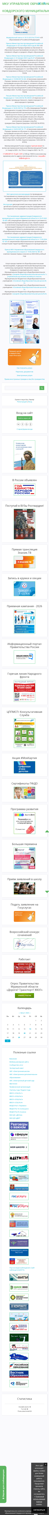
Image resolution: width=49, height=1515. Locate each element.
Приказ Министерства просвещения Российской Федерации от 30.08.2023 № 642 (23, 78)
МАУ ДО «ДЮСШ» (16, 1115)
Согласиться (39, 1510)
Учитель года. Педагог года (20, 1090)
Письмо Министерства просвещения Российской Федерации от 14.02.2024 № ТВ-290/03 (23, 97)
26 (19, 1037)
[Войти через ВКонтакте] (18, 424)
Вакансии (13, 1059)
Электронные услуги (24, 375)
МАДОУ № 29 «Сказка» (18, 1112)
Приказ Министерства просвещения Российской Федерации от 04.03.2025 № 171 (23, 128)
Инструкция (7, 204)
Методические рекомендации (18, 194)
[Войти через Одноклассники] (30, 424)
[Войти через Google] (26, 424)
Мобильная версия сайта (19, 1062)
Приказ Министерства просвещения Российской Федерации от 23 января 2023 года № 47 (23, 57)
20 (24, 1033)
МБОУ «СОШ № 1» (16, 1093)
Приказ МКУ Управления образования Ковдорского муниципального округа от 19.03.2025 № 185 (24, 250)
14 (30, 1029)
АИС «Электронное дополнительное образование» (23, 1076)
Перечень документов (24, 372)
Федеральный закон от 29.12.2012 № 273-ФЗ (22, 37)
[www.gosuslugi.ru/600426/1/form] (24, 357)
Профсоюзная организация (20, 1087)
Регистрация (22, 402)
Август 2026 (24, 1013)
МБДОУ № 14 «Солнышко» (19, 1109)
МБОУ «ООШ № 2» (16, 1096)
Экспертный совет (17, 1068)
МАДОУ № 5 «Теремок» (18, 1106)
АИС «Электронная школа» (20, 1071)
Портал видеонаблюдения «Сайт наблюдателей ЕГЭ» (22, 1269)
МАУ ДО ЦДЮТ (15, 1118)
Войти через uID (24, 418)
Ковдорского (13, 11)
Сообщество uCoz (16, 1065)
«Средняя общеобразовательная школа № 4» (29, 294)
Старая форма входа (24, 429)
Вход (30, 402)
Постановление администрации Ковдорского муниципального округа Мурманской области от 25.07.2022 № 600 (24, 218)
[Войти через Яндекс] (22, 424)
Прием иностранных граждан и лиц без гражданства (25, 379)
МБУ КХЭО (13, 1084)
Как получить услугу (24, 368)
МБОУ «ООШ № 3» (16, 1099)
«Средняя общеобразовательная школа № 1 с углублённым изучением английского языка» (27, 275)
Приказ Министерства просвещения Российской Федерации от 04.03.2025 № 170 (22, 107)
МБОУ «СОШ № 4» (16, 1102)
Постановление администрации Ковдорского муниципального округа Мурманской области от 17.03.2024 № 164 (24, 239)
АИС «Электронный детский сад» (22, 1081)
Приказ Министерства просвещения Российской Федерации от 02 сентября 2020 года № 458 (24, 44)
